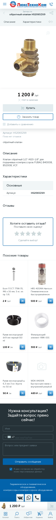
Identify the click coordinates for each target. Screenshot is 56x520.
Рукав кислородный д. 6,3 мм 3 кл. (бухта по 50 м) (14, 383)
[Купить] (22, 300)
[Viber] (37, 498)
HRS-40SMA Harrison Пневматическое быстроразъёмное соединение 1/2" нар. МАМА (42, 294)
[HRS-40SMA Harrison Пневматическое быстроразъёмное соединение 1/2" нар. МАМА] (42, 274)
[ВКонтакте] (20, 498)
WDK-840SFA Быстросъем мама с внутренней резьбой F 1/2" (41, 385)
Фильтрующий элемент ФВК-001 (40, 336)
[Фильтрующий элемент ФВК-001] (42, 320)
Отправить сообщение (28, 461)
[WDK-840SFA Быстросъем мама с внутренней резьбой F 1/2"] (42, 366)
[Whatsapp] (28, 498)
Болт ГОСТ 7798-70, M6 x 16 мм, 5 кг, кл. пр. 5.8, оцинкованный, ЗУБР (13, 293)
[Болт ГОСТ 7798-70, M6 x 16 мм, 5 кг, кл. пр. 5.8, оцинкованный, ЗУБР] (14, 274)
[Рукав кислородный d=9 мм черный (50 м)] (14, 320)
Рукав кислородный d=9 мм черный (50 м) (13, 337)
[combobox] (8, 437)
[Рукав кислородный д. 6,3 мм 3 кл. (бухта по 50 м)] (14, 366)
